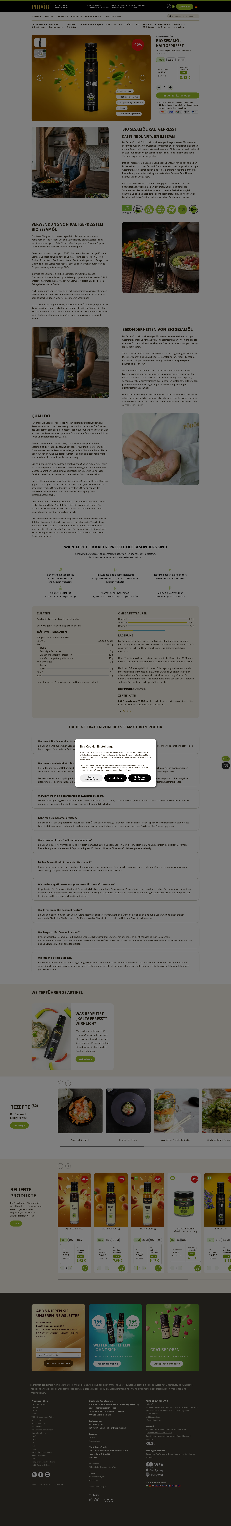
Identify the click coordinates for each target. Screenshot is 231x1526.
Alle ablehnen (115, 778)
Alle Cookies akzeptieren (139, 778)
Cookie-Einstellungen (91, 778)
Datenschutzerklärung (122, 770)
